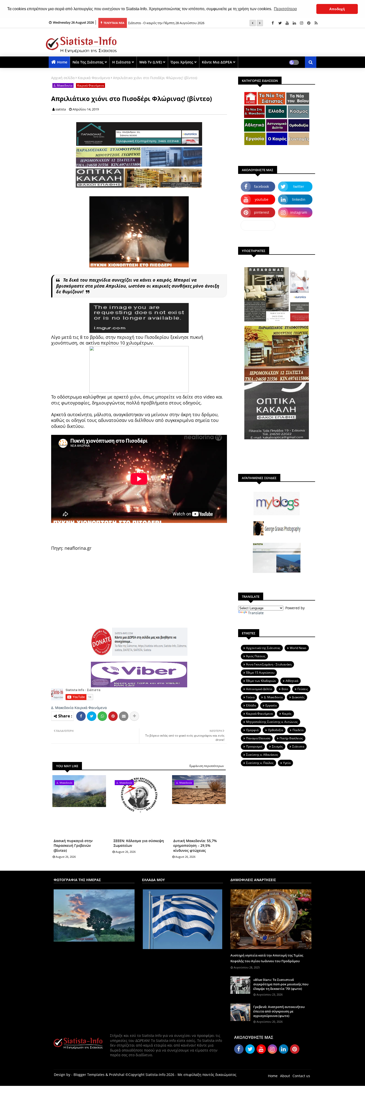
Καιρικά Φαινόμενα (94, 77)
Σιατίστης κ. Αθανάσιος (262, 755)
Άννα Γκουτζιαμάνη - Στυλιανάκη (269, 664)
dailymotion (258, 225)
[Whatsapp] (102, 716)
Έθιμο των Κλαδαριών (261, 681)
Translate (256, 612)
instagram (298, 212)
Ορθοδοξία (275, 730)
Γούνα (250, 697)
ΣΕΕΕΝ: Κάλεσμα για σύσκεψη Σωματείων (138, 843)
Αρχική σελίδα (63, 77)
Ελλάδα (251, 705)
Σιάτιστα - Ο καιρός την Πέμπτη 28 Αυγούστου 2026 (166, 23)
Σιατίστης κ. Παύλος (260, 763)
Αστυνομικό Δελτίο (259, 689)
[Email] (123, 716)
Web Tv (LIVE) (150, 62)
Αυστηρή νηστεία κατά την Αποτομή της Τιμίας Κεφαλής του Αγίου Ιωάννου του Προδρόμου (266, 958)
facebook (261, 186)
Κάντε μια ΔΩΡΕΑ (217, 62)
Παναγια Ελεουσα (258, 738)
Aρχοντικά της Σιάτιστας (263, 648)
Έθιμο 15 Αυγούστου (260, 672)
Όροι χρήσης (182, 62)
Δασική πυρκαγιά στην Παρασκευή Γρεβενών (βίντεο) (73, 845)
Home (62, 62)
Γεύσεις (302, 689)
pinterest (261, 212)
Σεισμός (277, 746)
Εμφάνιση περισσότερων (206, 766)
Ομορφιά (252, 730)
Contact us (301, 1075)
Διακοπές (298, 697)
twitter (298, 186)
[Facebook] (81, 716)
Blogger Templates (89, 1074)
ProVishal (116, 1074)
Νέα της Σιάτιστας (88, 62)
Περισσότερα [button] (285, 9)
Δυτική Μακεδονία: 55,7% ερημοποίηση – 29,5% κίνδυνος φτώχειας (195, 845)
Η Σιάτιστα (121, 62)
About (285, 1075)
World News (298, 648)
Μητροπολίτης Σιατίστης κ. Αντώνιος (272, 722)
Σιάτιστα (298, 746)
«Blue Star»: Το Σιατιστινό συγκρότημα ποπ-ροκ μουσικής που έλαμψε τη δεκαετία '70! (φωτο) (280, 984)
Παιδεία (297, 730)
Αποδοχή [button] (337, 9)
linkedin (298, 199)
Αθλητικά (292, 681)
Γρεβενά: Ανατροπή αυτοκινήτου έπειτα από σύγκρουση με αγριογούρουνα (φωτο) (279, 1011)
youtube (261, 199)
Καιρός (287, 713)
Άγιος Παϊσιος (255, 656)
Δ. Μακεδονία (63, 85)
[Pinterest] (113, 716)
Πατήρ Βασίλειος (291, 738)
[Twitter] (91, 716)
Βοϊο (285, 689)
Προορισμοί (254, 746)
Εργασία (271, 705)
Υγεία (287, 763)
